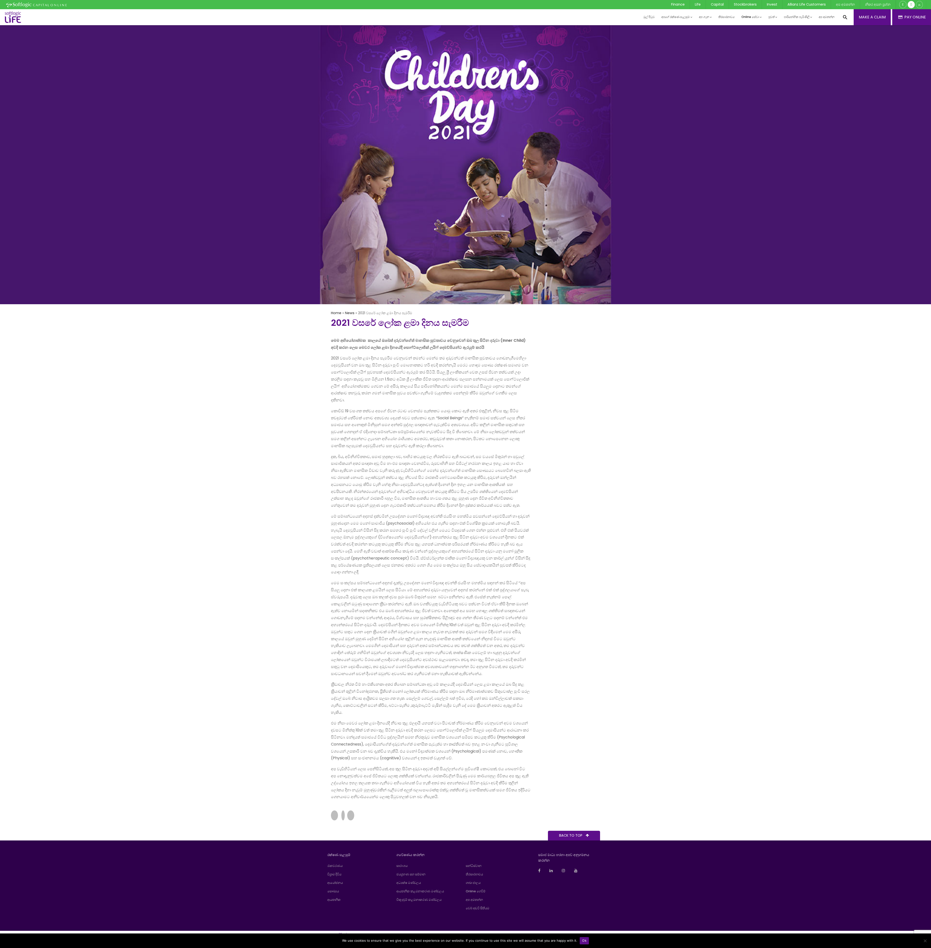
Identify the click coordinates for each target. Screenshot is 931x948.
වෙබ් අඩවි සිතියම (477, 908)
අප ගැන (704, 17)
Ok (584, 940)
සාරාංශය (402, 866)
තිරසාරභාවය (726, 17)
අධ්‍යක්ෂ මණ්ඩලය (408, 883)
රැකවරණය (335, 866)
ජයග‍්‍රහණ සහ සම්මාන (410, 874)
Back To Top (571, 835)
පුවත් (771, 17)
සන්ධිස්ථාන (474, 866)
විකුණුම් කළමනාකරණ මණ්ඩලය (418, 900)
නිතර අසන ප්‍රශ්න (878, 4)
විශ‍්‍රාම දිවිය (334, 874)
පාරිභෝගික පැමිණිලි (797, 17)
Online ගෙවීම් (475, 891)
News (349, 313)
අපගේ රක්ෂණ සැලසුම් (675, 17)
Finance (678, 4)
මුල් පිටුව (649, 17)
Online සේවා (750, 17)
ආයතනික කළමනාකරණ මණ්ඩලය (420, 891)
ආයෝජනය (335, 883)
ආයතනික (334, 900)
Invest (772, 4)
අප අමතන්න (845, 4)
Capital (717, 4)
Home (336, 313)
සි (911, 4)
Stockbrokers (745, 4)
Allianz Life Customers (806, 4)
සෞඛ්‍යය (333, 891)
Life (698, 4)
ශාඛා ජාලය (473, 883)
